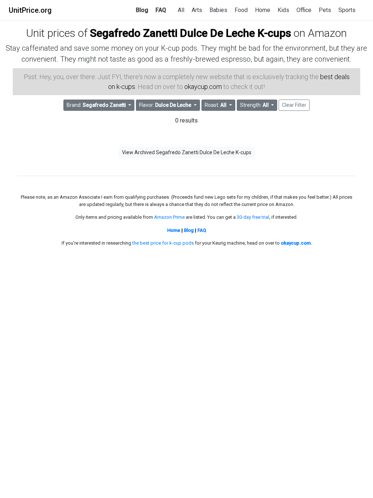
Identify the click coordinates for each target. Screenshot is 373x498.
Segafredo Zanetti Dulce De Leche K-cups (190, 33)
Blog (142, 10)
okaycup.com (203, 86)
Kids (283, 10)
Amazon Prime (169, 217)
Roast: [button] (216, 105)
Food (241, 10)
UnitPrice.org (30, 10)
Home (262, 10)
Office (304, 10)
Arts (197, 10)
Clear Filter (294, 105)
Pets (325, 10)
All (181, 10)
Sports (347, 10)
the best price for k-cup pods (163, 243)
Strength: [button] (254, 105)
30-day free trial (253, 217)
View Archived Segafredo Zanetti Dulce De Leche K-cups (186, 152)
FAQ (161, 10)
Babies (218, 10)
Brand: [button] (96, 105)
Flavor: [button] (165, 105)
